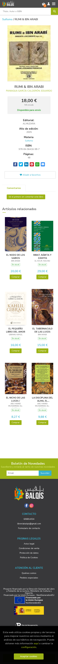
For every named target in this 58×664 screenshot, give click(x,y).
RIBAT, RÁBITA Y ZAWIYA (42, 256)
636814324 (29, 519)
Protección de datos (29, 553)
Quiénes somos (29, 573)
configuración (28, 647)
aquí (36, 643)
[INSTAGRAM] (31, 505)
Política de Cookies (29, 557)
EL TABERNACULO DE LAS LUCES (42, 330)
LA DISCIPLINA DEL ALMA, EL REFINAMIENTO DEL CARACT (42, 399)
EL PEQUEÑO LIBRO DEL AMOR (15, 330)
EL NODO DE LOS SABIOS (15, 256)
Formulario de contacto (29, 528)
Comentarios (14, 188)
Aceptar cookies (28, 656)
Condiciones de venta (29, 548)
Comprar (16, 276)
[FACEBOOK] (26, 505)
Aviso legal (29, 543)
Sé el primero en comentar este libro (26, 196)
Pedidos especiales (29, 577)
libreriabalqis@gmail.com (29, 523)
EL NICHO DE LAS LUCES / (15, 399)
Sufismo (7, 19)
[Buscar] (54, 11)
